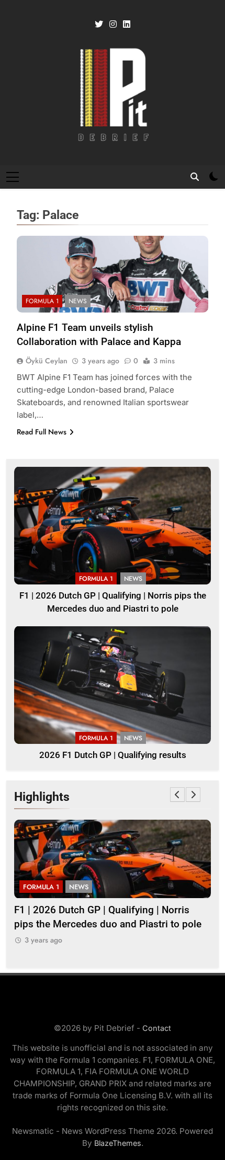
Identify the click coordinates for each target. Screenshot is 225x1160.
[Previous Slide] (177, 794)
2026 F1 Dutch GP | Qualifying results (112, 755)
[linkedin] (126, 24)
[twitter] (99, 24)
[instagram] (113, 24)
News (78, 301)
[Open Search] (194, 177)
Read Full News (41, 432)
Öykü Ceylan (47, 360)
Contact (156, 1028)
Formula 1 (42, 301)
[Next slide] (193, 794)
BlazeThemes (117, 1143)
